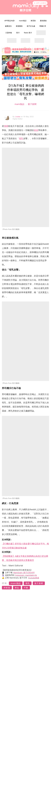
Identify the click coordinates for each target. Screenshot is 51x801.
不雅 (26, 587)
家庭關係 (19, 26)
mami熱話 (22, 21)
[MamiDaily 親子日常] (25, 7)
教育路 (33, 21)
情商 (6, 126)
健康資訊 (8, 26)
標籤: (5, 583)
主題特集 (8, 33)
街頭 (36, 130)
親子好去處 (31, 26)
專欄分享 (42, 26)
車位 (17, 587)
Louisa (18, 117)
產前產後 (43, 21)
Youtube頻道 (33, 578)
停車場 (7, 587)
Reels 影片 (28, 33)
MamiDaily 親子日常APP (24, 572)
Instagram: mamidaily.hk (26, 575)
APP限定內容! (9, 21)
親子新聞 (31, 104)
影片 (18, 33)
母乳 (21, 138)
